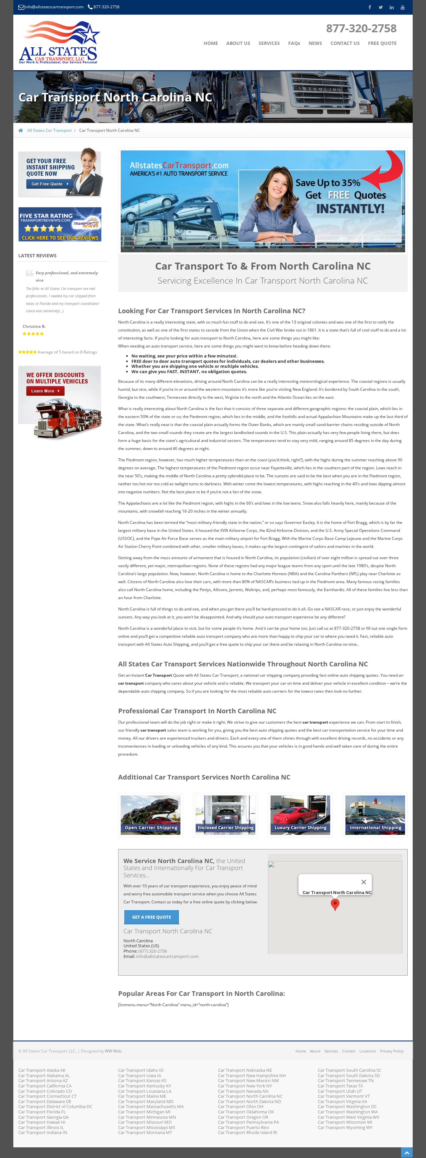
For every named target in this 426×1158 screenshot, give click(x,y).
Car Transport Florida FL (42, 1112)
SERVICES (269, 43)
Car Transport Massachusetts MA (151, 1106)
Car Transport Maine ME (142, 1096)
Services (331, 1050)
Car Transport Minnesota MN (147, 1117)
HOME (211, 43)
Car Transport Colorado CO (45, 1091)
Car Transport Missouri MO (145, 1122)
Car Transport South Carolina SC (349, 1070)
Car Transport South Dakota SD (349, 1075)
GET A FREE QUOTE (151, 917)
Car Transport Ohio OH (241, 1106)
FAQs (294, 43)
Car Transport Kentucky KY (144, 1086)
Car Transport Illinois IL (41, 1127)
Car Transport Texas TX (340, 1086)
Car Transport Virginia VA (342, 1101)
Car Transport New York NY (245, 1086)
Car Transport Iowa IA (139, 1075)
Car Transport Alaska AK (42, 1070)
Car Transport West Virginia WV (348, 1117)
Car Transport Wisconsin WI (345, 1122)
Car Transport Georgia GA (43, 1117)
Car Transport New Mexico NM (248, 1080)
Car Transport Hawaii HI (42, 1122)
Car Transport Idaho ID (140, 1070)
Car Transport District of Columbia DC (55, 1106)
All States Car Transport (49, 130)
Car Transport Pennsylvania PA (248, 1122)
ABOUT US (238, 43)
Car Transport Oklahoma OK (246, 1112)
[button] (335, 905)
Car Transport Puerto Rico (243, 1127)
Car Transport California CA (45, 1086)
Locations (367, 1050)
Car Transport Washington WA (348, 1112)
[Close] (364, 882)
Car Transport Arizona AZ (43, 1080)
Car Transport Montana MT (145, 1132)
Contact (348, 1050)
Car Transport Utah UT (340, 1091)
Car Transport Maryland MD (145, 1101)
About (315, 1050)
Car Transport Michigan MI (144, 1112)
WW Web (113, 1051)
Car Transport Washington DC (347, 1106)
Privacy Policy (392, 1050)
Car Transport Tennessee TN (346, 1080)
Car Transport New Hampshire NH (252, 1075)
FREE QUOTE (382, 43)
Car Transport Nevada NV (243, 1091)
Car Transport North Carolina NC (250, 1096)
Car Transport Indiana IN (42, 1132)
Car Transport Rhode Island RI (247, 1132)
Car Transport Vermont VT (344, 1096)
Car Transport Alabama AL (44, 1075)
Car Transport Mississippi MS (146, 1127)
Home (301, 1050)
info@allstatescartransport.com (55, 7)
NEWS (315, 43)
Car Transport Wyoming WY (345, 1127)
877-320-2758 (106, 7)
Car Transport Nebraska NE (245, 1070)
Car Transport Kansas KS (142, 1080)
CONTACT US (345, 43)
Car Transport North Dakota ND (249, 1101)
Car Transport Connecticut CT (47, 1096)
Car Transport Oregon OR (243, 1117)
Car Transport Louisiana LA (144, 1091)
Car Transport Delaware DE (44, 1101)
